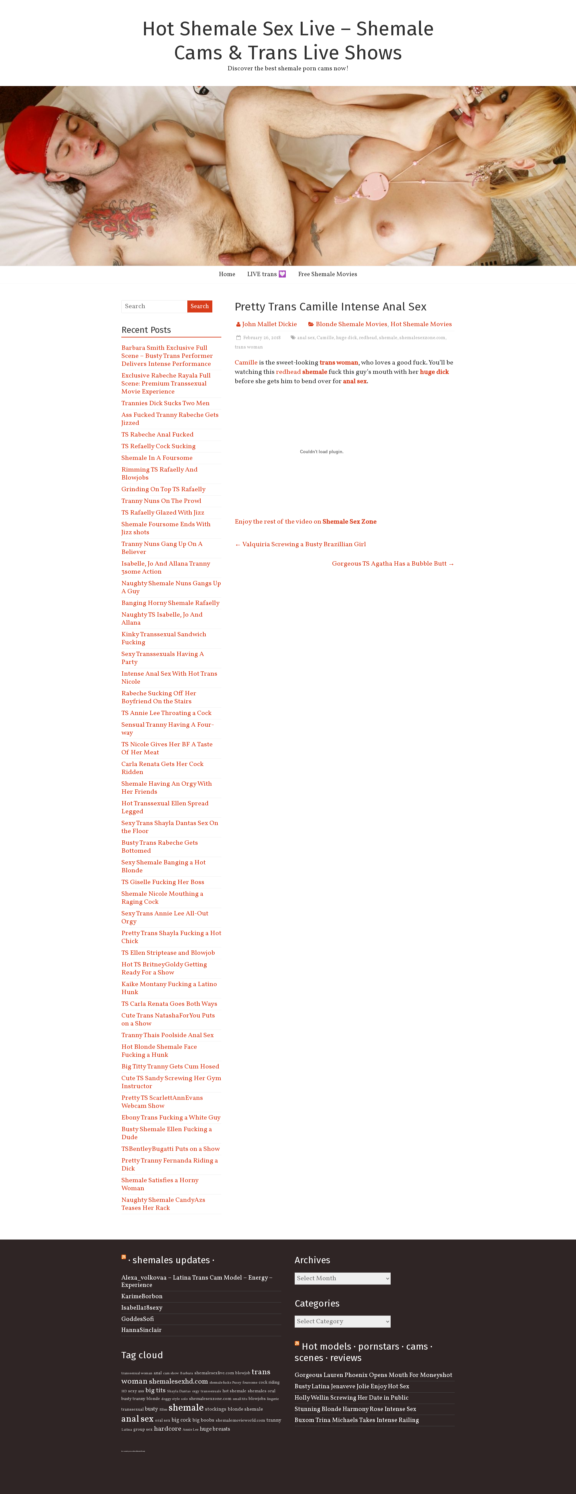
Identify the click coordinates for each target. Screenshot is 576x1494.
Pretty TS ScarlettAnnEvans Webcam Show (162, 1102)
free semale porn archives (128, 1451)
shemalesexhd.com (178, 1382)
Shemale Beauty (140, 1451)
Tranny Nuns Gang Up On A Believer (162, 548)
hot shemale (234, 1391)
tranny (273, 1420)
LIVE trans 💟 (266, 274)
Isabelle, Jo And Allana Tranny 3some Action (165, 568)
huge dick (346, 338)
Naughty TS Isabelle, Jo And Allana (162, 619)
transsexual (132, 1410)
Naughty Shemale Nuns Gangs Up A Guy (171, 587)
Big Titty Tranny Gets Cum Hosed (170, 1066)
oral (271, 1391)
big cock (181, 1420)
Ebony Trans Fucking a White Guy (171, 1118)
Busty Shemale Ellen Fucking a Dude (166, 1133)
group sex (143, 1430)
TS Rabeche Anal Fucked (157, 435)
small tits (240, 1399)
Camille (325, 338)
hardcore (167, 1429)
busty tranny (133, 1399)
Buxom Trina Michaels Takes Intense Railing (357, 1420)
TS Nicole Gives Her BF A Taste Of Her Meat (167, 748)
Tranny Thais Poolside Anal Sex (167, 1035)
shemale (388, 338)
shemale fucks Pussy (225, 1382)
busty (151, 1409)
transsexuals (211, 1391)
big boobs (203, 1420)
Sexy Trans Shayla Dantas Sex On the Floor (169, 827)
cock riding (269, 1383)
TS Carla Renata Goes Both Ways (169, 1004)
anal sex (306, 338)
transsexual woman (136, 1373)
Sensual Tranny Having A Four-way (167, 729)
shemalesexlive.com (214, 1373)
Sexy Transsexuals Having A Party (162, 658)
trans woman (249, 347)
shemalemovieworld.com (240, 1421)
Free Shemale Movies (327, 274)
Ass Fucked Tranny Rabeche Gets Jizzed (170, 419)
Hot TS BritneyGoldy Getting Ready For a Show (164, 968)
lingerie (273, 1399)
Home (227, 274)
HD (124, 1391)
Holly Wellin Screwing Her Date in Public (352, 1398)
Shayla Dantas (179, 1391)
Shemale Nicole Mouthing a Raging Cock (162, 898)
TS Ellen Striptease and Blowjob (168, 953)
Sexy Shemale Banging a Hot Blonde (163, 866)
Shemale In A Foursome (157, 458)
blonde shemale (245, 1409)
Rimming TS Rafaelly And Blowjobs (159, 474)
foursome (250, 1382)
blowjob (242, 1373)
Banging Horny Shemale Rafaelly (170, 603)
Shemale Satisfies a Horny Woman (159, 1184)
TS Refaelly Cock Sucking (158, 446)
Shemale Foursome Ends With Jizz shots (166, 528)
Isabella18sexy (141, 1308)
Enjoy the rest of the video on (306, 522)
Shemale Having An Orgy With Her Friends (166, 788)
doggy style (170, 1399)
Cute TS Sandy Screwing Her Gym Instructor (171, 1082)
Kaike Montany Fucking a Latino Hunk (169, 988)
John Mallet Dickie (269, 324)
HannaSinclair (141, 1330)
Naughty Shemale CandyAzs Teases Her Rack (163, 1204)
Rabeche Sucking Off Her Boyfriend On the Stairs (158, 697)
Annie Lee (190, 1429)
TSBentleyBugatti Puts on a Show (170, 1149)
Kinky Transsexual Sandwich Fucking (163, 638)
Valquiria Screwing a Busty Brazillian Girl (300, 544)
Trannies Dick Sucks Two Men (165, 403)
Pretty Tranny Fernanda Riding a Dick (169, 1165)
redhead (368, 338)
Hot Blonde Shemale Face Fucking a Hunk (159, 1051)
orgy (195, 1391)
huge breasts (215, 1429)
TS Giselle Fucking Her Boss (162, 882)
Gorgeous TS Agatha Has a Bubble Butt (393, 564)
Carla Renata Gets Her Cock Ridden (162, 768)
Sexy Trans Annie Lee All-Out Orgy (164, 917)
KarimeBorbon (142, 1296)
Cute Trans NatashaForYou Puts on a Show (168, 1019)
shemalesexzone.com (422, 338)
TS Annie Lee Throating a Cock (166, 713)
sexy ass (136, 1391)
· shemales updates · (171, 1260)
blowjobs (257, 1399)
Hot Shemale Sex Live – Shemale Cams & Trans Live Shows (288, 41)
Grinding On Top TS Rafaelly (163, 489)
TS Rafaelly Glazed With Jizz (162, 513)
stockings (215, 1409)
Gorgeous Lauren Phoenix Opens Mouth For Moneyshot (373, 1375)
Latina (126, 1429)
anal (158, 1373)
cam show (171, 1373)
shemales (257, 1391)
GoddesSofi (137, 1319)
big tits (155, 1390)
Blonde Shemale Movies (351, 324)
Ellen (163, 1409)
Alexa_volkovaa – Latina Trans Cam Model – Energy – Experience (197, 1282)
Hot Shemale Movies (421, 324)
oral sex (162, 1421)
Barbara (186, 1373)
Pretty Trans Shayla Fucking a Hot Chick (171, 937)
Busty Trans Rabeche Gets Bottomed (159, 847)
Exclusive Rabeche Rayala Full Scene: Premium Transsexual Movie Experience (166, 384)
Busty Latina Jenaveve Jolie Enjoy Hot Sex (352, 1386)
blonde (153, 1399)
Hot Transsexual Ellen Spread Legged (165, 807)
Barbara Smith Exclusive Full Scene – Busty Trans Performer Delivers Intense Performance (167, 356)
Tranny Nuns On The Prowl (161, 501)
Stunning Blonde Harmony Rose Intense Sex (355, 1409)
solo (184, 1399)
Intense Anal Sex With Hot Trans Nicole (169, 678)
